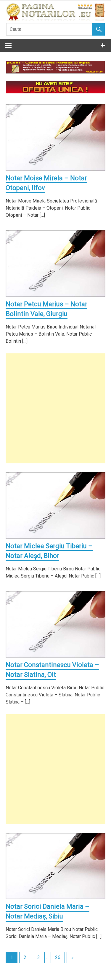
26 (57, 957)
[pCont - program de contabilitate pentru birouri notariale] (55, 72)
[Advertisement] (55, 408)
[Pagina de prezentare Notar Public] (55, 92)
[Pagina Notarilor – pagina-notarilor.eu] (55, 19)
